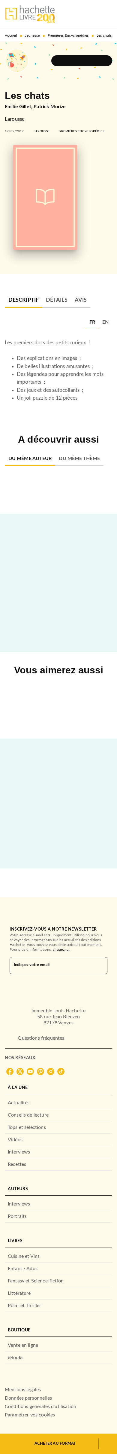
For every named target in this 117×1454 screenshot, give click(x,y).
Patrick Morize (50, 106)
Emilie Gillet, (19, 106)
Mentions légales (23, 1389)
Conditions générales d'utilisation (40, 1406)
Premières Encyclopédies (68, 35)
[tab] (23, 300)
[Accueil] (30, 14)
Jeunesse (32, 35)
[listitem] (10, 1071)
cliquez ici (61, 949)
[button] (81, 60)
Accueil (11, 35)
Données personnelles (28, 1398)
